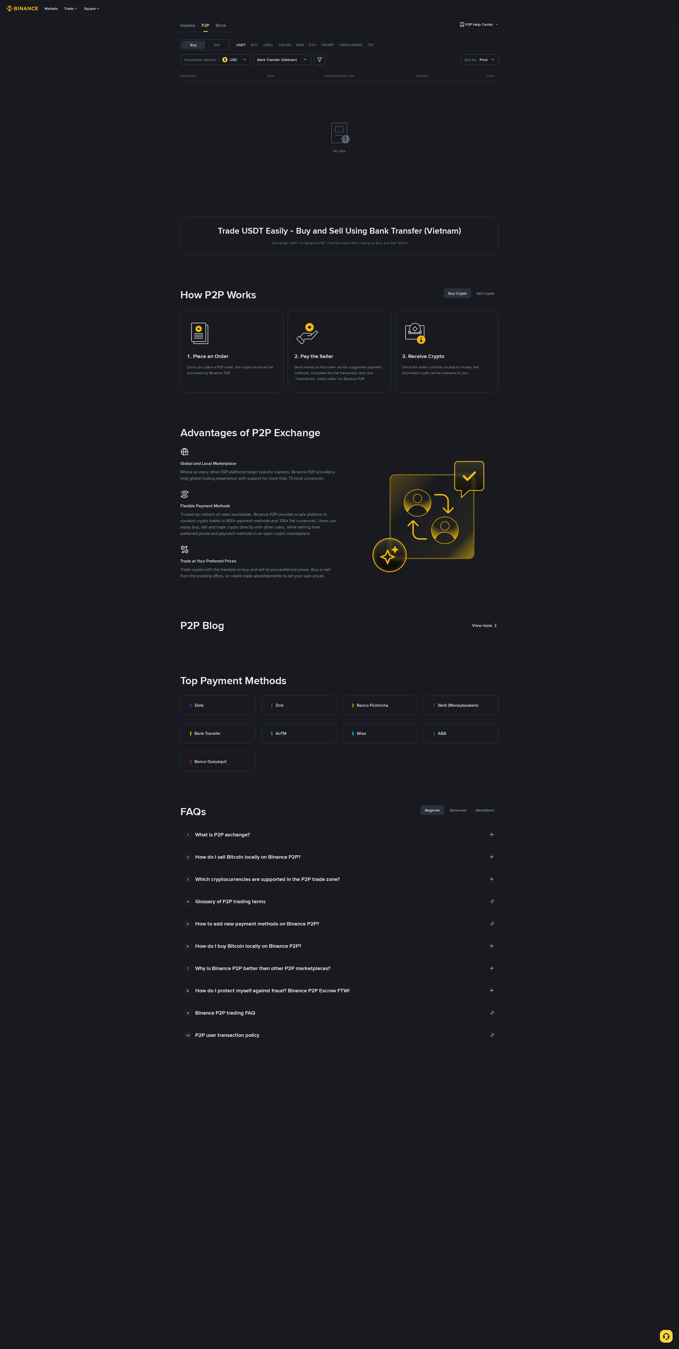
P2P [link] (205, 25)
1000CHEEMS (350, 44)
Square (90, 8)
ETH (312, 44)
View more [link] (482, 625)
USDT (241, 44)
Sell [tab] (217, 44)
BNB (300, 44)
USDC (268, 44)
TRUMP (327, 44)
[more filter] (319, 59)
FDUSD (285, 44)
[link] (217, 705)
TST (371, 44)
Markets (51, 8)
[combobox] (234, 60)
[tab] (187, 25)
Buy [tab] (193, 44)
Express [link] (187, 25)
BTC (254, 44)
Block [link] (221, 25)
